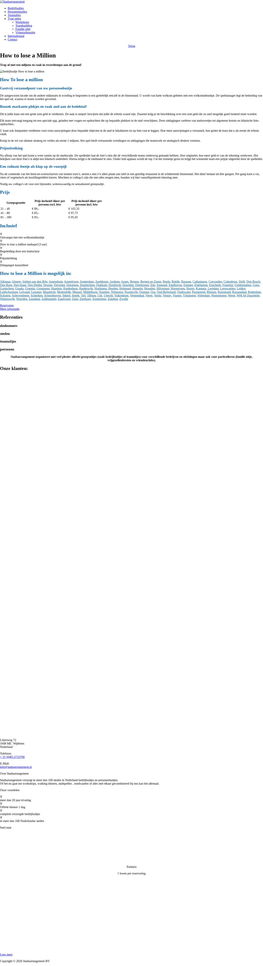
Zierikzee (85, 299)
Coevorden (215, 281)
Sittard (66, 295)
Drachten (128, 285)
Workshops (22, 22)
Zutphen (113, 299)
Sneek (75, 295)
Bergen (134, 281)
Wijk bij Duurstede (248, 295)
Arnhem (115, 281)
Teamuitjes (14, 15)
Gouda (19, 288)
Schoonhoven (52, 295)
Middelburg (90, 292)
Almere (16, 281)
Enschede (215, 285)
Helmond (125, 288)
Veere (149, 295)
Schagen (5, 295)
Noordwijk (131, 292)
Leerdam (213, 288)
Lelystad (24, 292)
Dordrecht (115, 285)
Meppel (77, 292)
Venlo (157, 295)
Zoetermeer (99, 299)
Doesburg (72, 285)
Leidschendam (9, 292)
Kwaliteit (5, 847)
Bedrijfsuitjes (16, 8)
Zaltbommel (49, 299)
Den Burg (6, 285)
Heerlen (113, 288)
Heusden (149, 288)
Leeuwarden (227, 288)
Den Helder (35, 285)
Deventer (59, 285)
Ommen (144, 292)
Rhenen (211, 292)
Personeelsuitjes (17, 11)
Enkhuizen (201, 285)
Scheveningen (20, 295)
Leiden (241, 288)
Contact (12, 39)
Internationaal (16, 36)
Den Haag (20, 285)
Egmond (162, 285)
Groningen (43, 288)
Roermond (224, 292)
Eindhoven (175, 285)
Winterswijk (7, 299)
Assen (124, 281)
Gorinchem (7, 288)
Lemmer (36, 292)
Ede (152, 285)
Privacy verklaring (11, 853)
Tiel (83, 295)
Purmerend (198, 292)
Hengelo (137, 288)
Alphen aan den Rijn (34, 281)
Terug (131, 46)
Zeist (75, 299)
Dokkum (101, 285)
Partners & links (9, 840)
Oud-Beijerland (166, 292)
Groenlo (30, 288)
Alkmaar (5, 281)
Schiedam (37, 295)
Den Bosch (253, 281)
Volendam (203, 295)
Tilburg (91, 295)
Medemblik (64, 292)
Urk (99, 295)
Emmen (188, 285)
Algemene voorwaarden (14, 860)
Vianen (177, 295)
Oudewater (183, 292)
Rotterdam (254, 292)
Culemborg (230, 281)
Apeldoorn (101, 281)
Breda (166, 281)
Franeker (227, 285)
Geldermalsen (243, 285)
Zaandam (34, 299)
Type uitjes (14, 18)
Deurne (47, 285)
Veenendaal (137, 295)
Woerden (21, 299)
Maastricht (49, 292)
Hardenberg (70, 288)
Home (4, 834)
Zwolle (123, 299)
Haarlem (56, 288)
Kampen (201, 288)
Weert (231, 295)
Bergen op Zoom (150, 281)
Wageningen (218, 295)
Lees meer (6, 954)
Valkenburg (121, 295)
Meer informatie (9, 309)
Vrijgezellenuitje (25, 32)
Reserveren (7, 305)
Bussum (186, 281)
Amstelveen (71, 281)
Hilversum (163, 288)
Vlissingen (189, 295)
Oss (153, 292)
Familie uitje (22, 29)
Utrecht (108, 295)
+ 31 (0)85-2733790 (12, 757)
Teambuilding (23, 25)
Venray (167, 295)
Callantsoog (200, 281)
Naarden (104, 292)
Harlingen (101, 288)
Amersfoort (56, 281)
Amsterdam (87, 281)
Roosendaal (239, 292)
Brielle (176, 281)
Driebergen (142, 285)
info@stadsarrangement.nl (16, 767)
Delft (242, 281)
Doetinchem (87, 285)
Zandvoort (64, 299)
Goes (256, 285)
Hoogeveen (178, 288)
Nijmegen (117, 292)
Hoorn (190, 288)
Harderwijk (86, 288)
